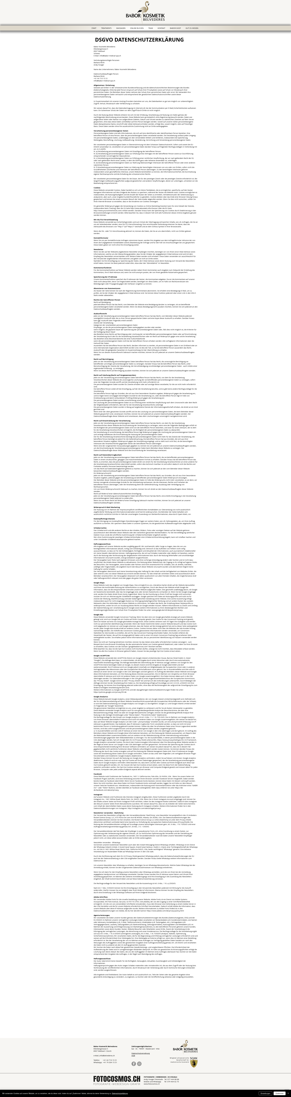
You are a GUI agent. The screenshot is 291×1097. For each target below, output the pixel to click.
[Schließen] (288, 1093)
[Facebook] (134, 1064)
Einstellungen (265, 1093)
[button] (192, 28)
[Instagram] (139, 1064)
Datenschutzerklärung (120, 1093)
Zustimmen (280, 1093)
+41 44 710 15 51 (110, 1060)
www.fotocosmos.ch (152, 1084)
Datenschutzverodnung (141, 1053)
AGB (133, 1055)
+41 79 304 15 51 (110, 1062)
